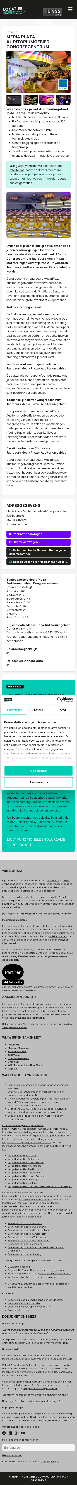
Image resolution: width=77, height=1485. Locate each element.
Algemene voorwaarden (39, 1476)
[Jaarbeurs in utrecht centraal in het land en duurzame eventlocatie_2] (30, 100)
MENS (16, 1102)
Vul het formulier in (13, 1365)
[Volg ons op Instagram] (16, 1433)
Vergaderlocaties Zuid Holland (25, 1169)
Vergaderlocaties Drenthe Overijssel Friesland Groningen (40, 1186)
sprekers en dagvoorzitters (55, 1273)
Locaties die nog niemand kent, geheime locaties (36, 1299)
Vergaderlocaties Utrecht (22, 1155)
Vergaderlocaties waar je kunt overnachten (26, 1142)
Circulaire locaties (18, 1310)
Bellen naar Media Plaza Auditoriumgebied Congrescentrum (38, 552)
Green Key (13, 1061)
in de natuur (54, 1145)
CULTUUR (26, 1108)
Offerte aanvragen (25, 542)
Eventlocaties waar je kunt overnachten (45, 1209)
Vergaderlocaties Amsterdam (24, 1165)
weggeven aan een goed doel (40, 1388)
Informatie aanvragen (27, 534)
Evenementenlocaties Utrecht (25, 1223)
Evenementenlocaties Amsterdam (27, 1233)
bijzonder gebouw (12, 932)
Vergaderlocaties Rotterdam (24, 1172)
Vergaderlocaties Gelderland (24, 1159)
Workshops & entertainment (24, 1277)
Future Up (54, 986)
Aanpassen (37, 782)
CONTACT (14, 1323)
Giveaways (14, 1283)
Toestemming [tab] (13, 709)
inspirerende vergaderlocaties (55, 883)
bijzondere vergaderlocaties (49, 1135)
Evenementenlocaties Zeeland (25, 1243)
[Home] (14, 10)
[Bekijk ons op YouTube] (23, 1433)
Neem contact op (12, 1455)
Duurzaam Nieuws (18, 1058)
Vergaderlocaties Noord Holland (26, 1162)
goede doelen (10, 959)
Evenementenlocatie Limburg (24, 1254)
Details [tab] (38, 709)
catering (25, 1266)
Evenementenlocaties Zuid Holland (27, 1237)
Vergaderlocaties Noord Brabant (26, 1176)
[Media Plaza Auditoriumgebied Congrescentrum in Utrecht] (13, 100)
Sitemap (14, 1476)
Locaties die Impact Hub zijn (24, 1303)
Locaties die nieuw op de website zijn (29, 1306)
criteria (32, 1007)
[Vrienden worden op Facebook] (4, 1433)
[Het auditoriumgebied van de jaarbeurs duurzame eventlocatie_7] (46, 100)
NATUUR (18, 1091)
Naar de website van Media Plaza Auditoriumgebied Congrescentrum (42, 561)
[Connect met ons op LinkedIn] (10, 1433)
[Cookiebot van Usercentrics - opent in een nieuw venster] (57, 699)
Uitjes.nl (13, 1068)
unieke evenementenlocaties (35, 1199)
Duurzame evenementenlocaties (42, 1091)
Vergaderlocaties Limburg (22, 1179)
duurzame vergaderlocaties (23, 1095)
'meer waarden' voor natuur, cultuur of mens (45, 913)
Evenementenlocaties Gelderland (27, 1226)
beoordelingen (50, 1461)
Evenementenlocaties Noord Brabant (29, 1240)
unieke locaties (58, 936)
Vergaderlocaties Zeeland (22, 1183)
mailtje (40, 1017)
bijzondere (53, 880)
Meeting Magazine (18, 1048)
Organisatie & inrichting (21, 1270)
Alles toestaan (38, 770)
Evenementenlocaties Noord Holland (29, 1230)
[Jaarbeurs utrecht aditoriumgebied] (63, 100)
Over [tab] (63, 709)
